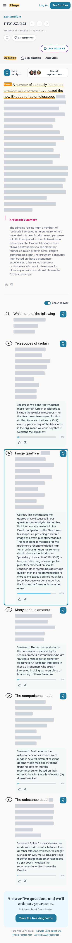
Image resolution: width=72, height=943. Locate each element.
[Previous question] (32, 24)
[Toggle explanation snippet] (63, 314)
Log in (43, 5)
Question (10, 58)
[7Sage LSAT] (14, 5)
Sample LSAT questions (48, 931)
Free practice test (22, 934)
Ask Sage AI (56, 48)
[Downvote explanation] (11, 284)
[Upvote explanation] (6, 284)
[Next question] (47, 24)
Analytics (51, 58)
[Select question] (39, 24)
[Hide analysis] (7, 72)
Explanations (13, 16)
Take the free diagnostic (36, 918)
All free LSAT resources (46, 934)
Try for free (60, 5)
